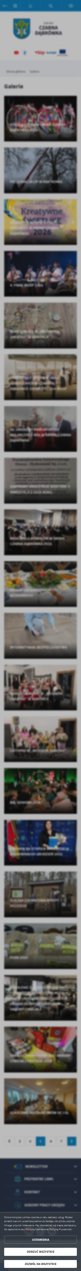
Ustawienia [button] (40, 1240)
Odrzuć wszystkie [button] (40, 1252)
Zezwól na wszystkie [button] (40, 1264)
